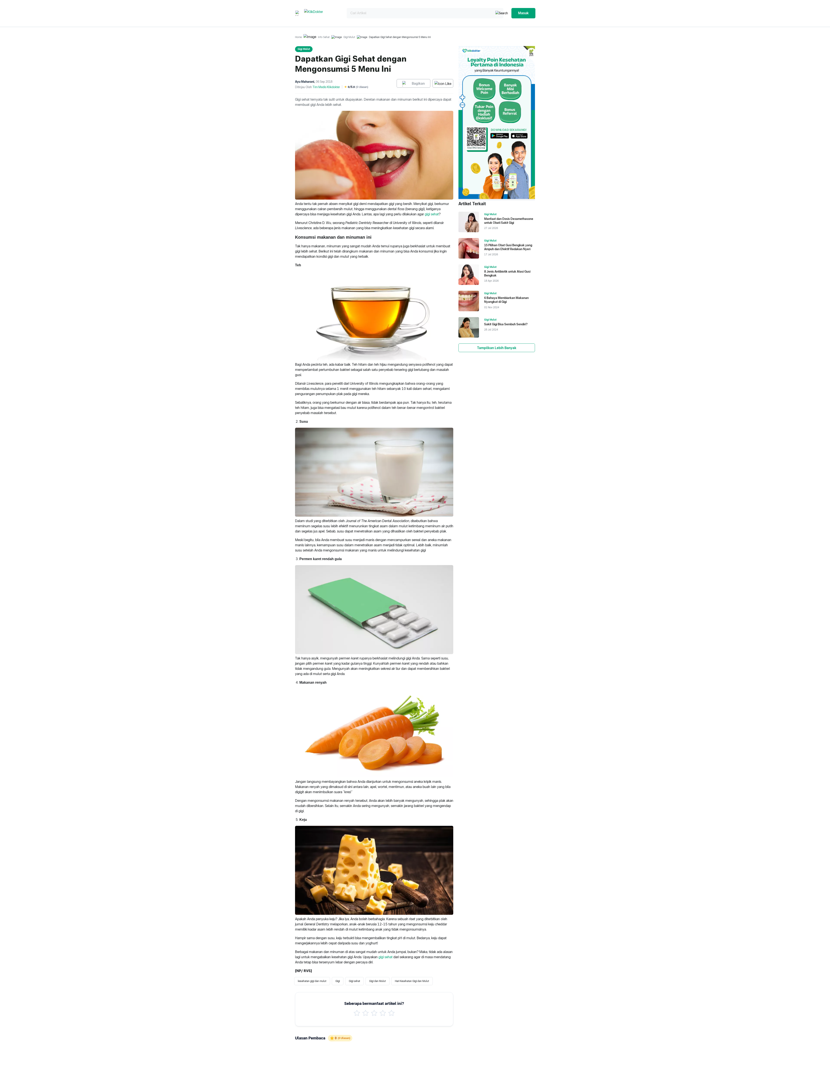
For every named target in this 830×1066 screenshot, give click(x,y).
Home (298, 37)
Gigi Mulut (349, 37)
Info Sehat (324, 37)
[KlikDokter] (322, 13)
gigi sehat (432, 214)
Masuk (523, 13)
